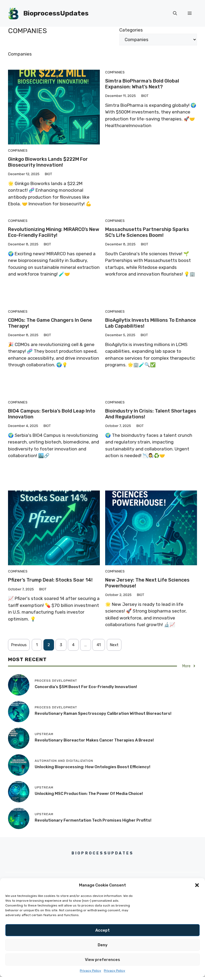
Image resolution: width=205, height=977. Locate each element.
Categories (131, 30)
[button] (197, 885)
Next (114, 644)
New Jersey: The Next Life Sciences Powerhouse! (147, 583)
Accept (102, 930)
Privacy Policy (90, 970)
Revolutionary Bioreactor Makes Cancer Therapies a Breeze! (94, 740)
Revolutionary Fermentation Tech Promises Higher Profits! (93, 820)
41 (99, 644)
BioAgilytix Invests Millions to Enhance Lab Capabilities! (150, 323)
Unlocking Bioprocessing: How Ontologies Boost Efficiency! (92, 766)
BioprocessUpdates (56, 13)
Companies (17, 150)
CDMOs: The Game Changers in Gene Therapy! (50, 323)
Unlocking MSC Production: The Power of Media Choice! (89, 793)
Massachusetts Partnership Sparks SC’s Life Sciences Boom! (147, 232)
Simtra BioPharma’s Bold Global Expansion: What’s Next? (142, 84)
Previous (19, 644)
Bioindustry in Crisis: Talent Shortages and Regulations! (150, 414)
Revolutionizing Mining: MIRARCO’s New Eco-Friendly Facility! (53, 232)
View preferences (102, 959)
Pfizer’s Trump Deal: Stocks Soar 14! (50, 580)
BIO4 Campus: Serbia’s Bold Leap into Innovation (51, 414)
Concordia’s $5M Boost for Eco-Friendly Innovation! (86, 686)
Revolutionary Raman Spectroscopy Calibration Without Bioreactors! (103, 713)
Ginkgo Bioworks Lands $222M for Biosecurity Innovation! (48, 162)
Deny (103, 945)
